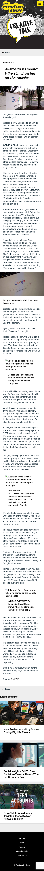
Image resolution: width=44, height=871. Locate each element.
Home (22, 838)
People (22, 847)
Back (7, 52)
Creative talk (22, 851)
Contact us (22, 855)
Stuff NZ (15, 679)
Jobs (22, 842)
